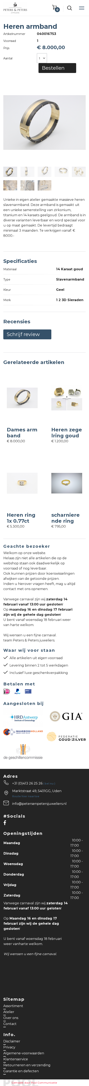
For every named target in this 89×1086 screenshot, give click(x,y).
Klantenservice (15, 1059)
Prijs (6, 48)
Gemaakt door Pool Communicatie (34, 1082)
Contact (10, 1024)
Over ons (10, 1018)
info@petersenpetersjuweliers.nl (39, 804)
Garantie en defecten (21, 1071)
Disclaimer (11, 1041)
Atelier (8, 1012)
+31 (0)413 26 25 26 (33, 783)
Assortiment (13, 1006)
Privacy (9, 1047)
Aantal (7, 58)
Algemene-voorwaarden (23, 1053)
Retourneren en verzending (27, 1065)
